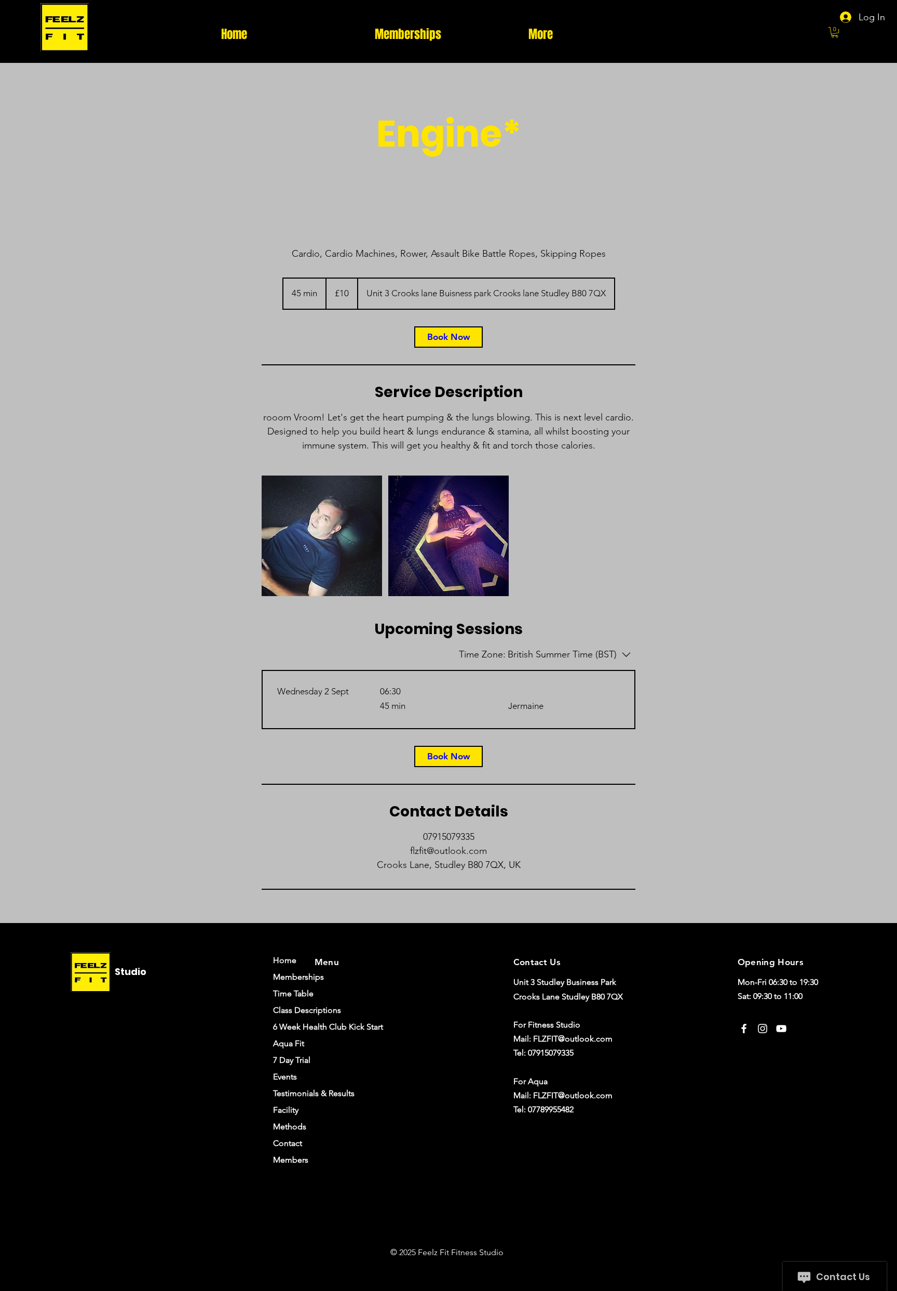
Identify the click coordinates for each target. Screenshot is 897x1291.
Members (290, 1160)
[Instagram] (762, 1028)
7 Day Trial (291, 1060)
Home (284, 960)
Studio (130, 971)
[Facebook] (744, 1028)
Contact (287, 1143)
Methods (289, 1126)
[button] (834, 32)
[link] (448, 337)
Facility (285, 1110)
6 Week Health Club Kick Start (304, 1027)
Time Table (293, 993)
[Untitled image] (322, 536)
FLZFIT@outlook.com (573, 1039)
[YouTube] (781, 1028)
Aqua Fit (288, 1043)
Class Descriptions (304, 1010)
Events (285, 1077)
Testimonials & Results (304, 1093)
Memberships (298, 977)
